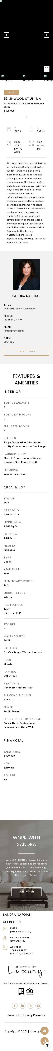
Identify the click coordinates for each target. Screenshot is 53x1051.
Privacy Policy (39, 1031)
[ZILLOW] (38, 1006)
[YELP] (30, 1006)
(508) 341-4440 (13, 319)
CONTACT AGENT (26, 351)
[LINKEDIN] (22, 1006)
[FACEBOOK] (15, 1006)
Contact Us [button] (26, 891)
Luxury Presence (34, 1015)
